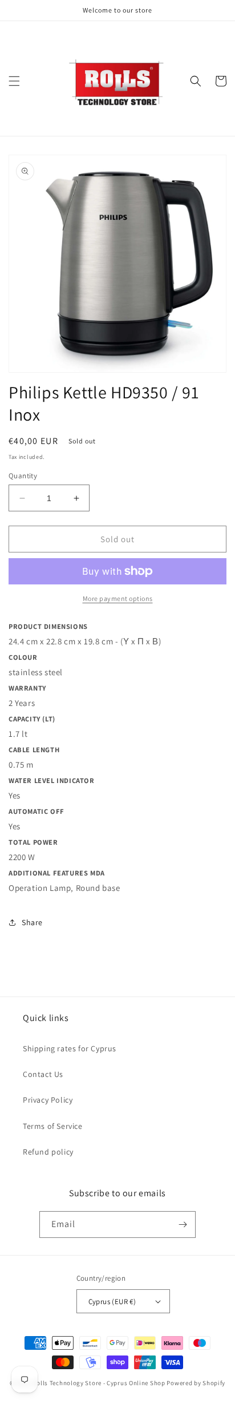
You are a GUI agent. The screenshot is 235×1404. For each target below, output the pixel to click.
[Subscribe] (182, 1224)
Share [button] (32, 922)
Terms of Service (53, 1126)
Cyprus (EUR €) (112, 1301)
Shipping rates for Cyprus (69, 1048)
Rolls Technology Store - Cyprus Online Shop (99, 1383)
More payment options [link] (118, 598)
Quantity (23, 476)
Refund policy (48, 1152)
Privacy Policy (47, 1100)
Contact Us (43, 1074)
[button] (14, 81)
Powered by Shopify (196, 1383)
